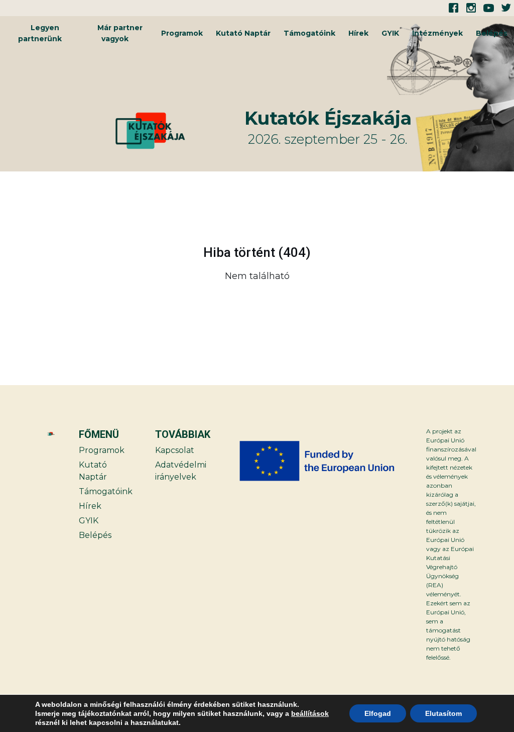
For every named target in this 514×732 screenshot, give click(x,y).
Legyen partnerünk (40, 33)
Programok (182, 33)
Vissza (45, 301)
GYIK (390, 33)
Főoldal (468, 301)
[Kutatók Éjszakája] (178, 130)
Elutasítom (443, 713)
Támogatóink (309, 33)
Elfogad (377, 713)
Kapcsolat (174, 450)
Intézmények (437, 33)
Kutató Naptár (243, 33)
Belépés (491, 33)
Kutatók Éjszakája (328, 118)
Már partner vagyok (120, 33)
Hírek (358, 33)
